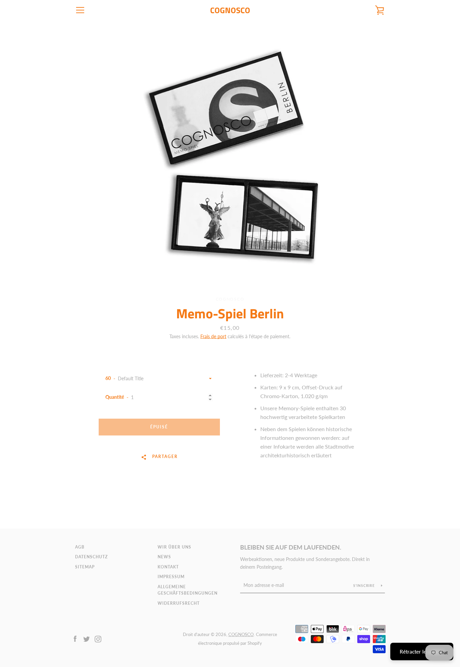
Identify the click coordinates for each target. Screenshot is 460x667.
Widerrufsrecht (179, 603)
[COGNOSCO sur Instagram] (98, 638)
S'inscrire (364, 586)
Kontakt (168, 566)
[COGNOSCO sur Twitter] (86, 638)
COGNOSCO (230, 10)
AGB (80, 547)
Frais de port (213, 336)
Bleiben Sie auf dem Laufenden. (290, 547)
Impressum (171, 576)
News (164, 556)
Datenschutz (91, 556)
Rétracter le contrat (422, 651)
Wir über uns (174, 547)
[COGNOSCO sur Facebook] (75, 638)
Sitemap (85, 566)
